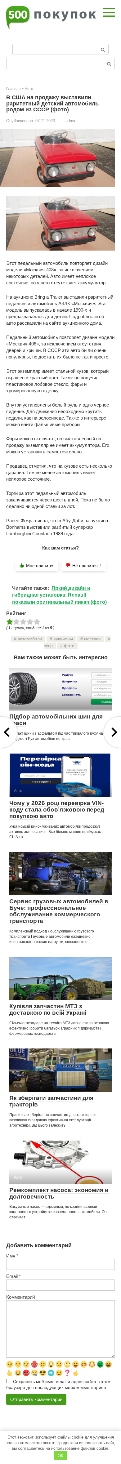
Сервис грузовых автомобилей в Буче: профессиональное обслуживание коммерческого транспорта (58, 911)
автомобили (30, 639)
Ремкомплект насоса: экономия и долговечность (59, 1193)
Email (13, 1276)
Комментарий (20, 1297)
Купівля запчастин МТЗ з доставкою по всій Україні (47, 1009)
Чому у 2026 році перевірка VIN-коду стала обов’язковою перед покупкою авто (56, 809)
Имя (12, 1255)
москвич (92, 639)
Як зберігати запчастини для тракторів (51, 1101)
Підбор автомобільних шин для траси (56, 719)
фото (69, 645)
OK (61, 1455)
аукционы (63, 639)
